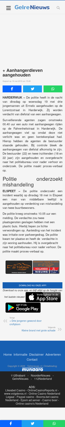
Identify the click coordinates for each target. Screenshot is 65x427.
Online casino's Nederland (32, 403)
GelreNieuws (20, 379)
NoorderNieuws (40, 375)
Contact (32, 359)
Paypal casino (25, 397)
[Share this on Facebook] (12, 88)
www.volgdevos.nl (15, 393)
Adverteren (53, 354)
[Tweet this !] (32, 88)
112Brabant (18, 375)
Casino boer (49, 400)
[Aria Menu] (8, 7)
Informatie (20, 354)
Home (7, 354)
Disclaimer (36, 354)
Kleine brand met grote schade (38, 329)
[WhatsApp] (53, 88)
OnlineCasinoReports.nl (42, 390)
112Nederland (43, 379)
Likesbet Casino (15, 390)
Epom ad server (30, 400)
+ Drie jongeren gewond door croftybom (26, 321)
